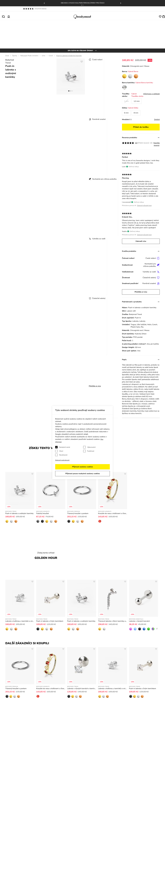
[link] (124, 76)
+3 (157, 628)
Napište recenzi (156, 144)
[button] (70, 76)
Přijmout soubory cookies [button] (82, 467)
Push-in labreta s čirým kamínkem (49, 621)
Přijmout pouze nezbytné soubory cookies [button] (82, 473)
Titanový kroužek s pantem (77, 513)
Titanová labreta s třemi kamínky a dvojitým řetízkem (112, 621)
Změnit (157, 119)
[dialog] (82, 442)
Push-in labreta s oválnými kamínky (19, 513)
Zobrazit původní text (144, 205)
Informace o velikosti (151, 94)
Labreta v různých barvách (139, 621)
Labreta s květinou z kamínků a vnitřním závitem (19, 621)
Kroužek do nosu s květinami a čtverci (112, 513)
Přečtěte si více (95, 386)
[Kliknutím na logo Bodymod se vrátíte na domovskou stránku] (84, 16)
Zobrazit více (141, 241)
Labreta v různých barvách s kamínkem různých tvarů (81, 688)
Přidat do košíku (141, 127)
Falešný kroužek (42, 513)
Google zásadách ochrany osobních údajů (71, 434)
